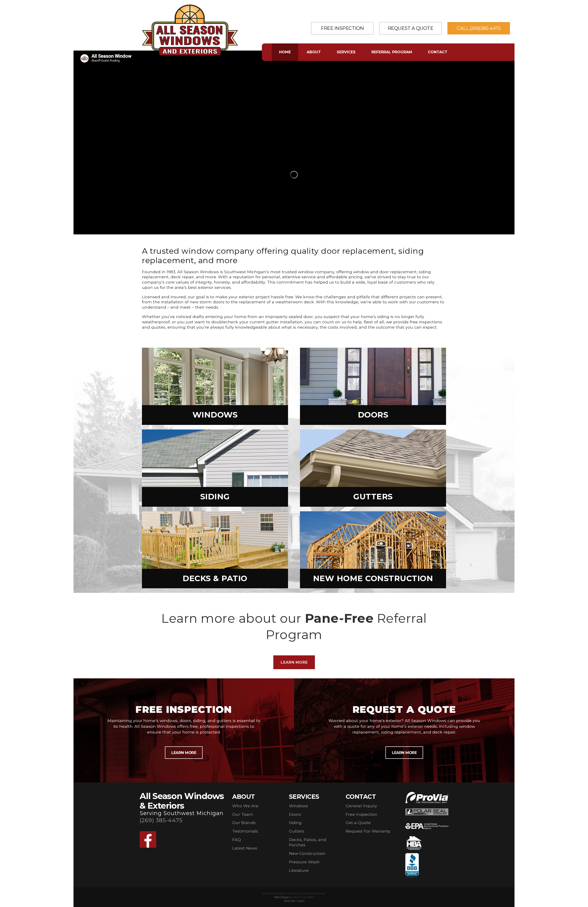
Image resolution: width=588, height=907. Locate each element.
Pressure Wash (304, 861)
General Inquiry (361, 805)
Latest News (244, 848)
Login (301, 900)
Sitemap (289, 900)
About (314, 52)
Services (346, 52)
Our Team (242, 814)
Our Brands (244, 822)
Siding (295, 822)
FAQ (236, 839)
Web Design (282, 897)
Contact (437, 52)
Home (285, 52)
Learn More (294, 662)
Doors (295, 814)
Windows (298, 805)
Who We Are (245, 805)
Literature (299, 870)
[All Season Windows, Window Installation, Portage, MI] (412, 865)
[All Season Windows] (190, 54)
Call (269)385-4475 (478, 28)
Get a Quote (358, 822)
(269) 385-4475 (161, 820)
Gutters (296, 831)
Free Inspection (342, 28)
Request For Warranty (368, 831)
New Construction (307, 853)
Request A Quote (410, 28)
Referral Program (391, 52)
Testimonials (245, 831)
